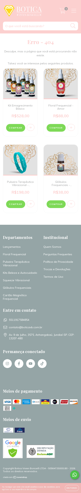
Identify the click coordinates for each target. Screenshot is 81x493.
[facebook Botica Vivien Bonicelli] (19, 363)
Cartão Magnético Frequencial (15, 297)
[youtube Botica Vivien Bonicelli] (30, 363)
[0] (62, 12)
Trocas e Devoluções (56, 269)
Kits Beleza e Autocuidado (20, 273)
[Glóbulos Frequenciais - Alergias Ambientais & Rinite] (71, 203)
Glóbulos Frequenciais (17, 288)
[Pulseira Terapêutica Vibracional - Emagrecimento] (30, 203)
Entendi (72, 488)
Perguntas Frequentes (57, 254)
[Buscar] (73, 26)
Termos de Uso (53, 276)
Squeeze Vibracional (16, 280)
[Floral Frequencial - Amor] (71, 127)
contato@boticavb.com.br (25, 327)
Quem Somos (52, 247)
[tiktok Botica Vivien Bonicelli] (42, 363)
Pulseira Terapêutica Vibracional (16, 263)
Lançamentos (12, 247)
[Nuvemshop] (15, 477)
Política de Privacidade (58, 262)
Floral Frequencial (14, 254)
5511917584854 (19, 320)
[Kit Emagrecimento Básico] (30, 127)
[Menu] (73, 11)
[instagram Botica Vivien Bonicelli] (7, 363)
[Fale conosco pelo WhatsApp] (74, 474)
